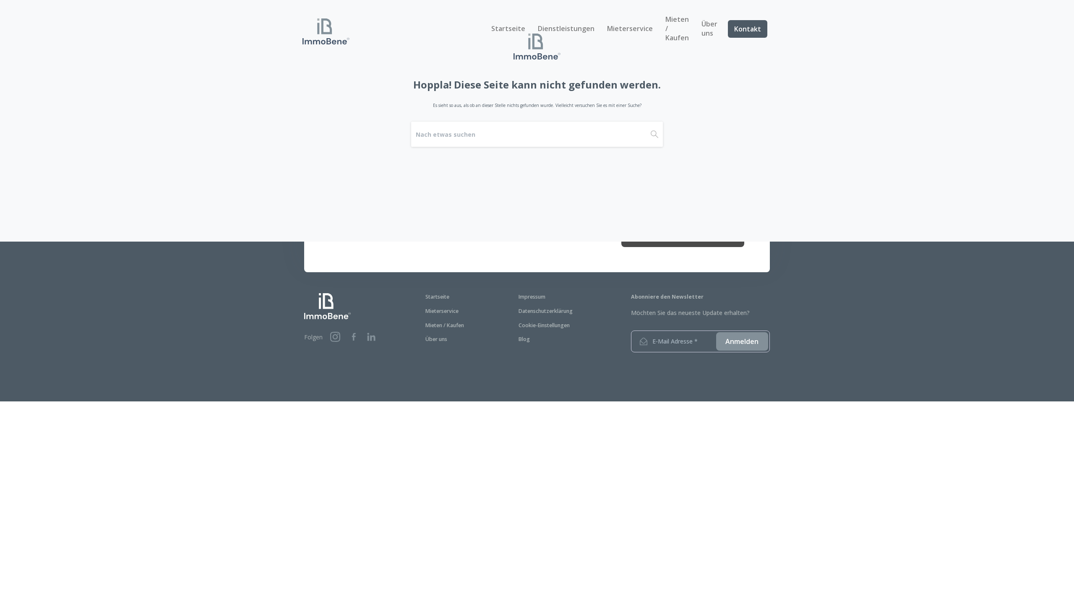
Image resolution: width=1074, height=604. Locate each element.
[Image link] (327, 306)
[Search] (654, 134)
